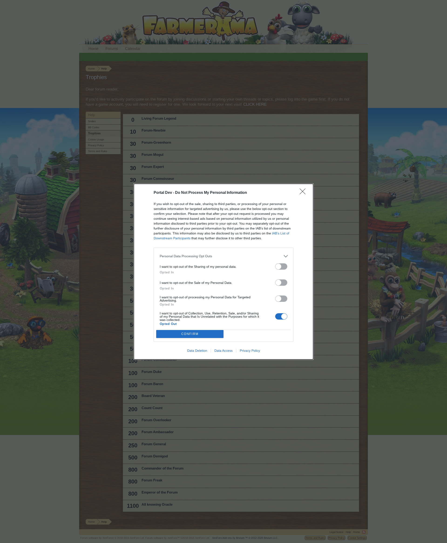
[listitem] (223, 256)
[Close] (304, 192)
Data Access (223, 350)
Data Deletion (197, 350)
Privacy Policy (250, 350)
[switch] (281, 266)
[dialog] (223, 271)
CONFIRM (190, 334)
